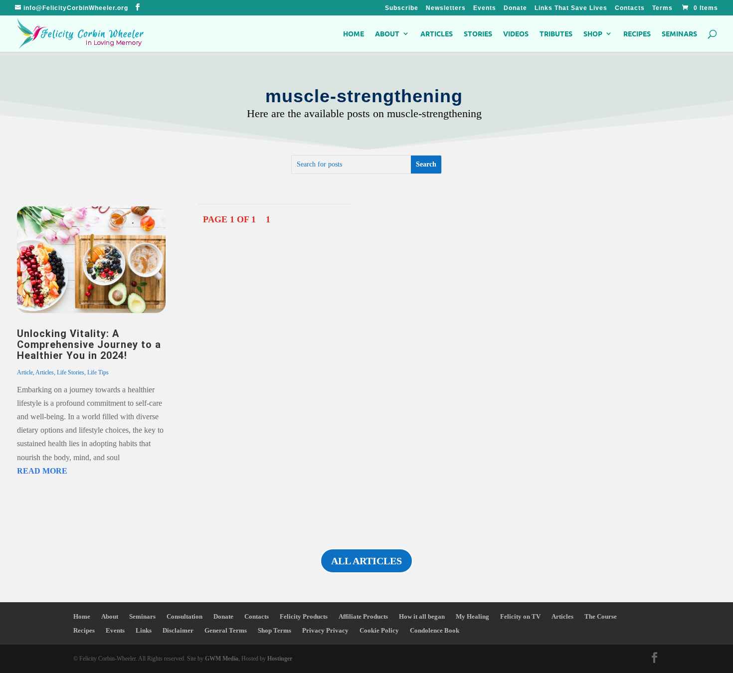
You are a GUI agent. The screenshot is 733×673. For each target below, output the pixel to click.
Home (353, 34)
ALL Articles (366, 560)
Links (144, 630)
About (387, 34)
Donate (515, 8)
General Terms (225, 630)
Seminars (679, 34)
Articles (436, 34)
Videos (516, 34)
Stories (478, 34)
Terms (662, 8)
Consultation (184, 616)
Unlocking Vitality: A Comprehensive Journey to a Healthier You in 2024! (89, 344)
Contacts (630, 8)
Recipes (637, 34)
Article (25, 372)
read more (42, 471)
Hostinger (279, 658)
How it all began (422, 616)
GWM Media (220, 658)
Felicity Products (304, 616)
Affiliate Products (363, 616)
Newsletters (446, 8)
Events (484, 8)
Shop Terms (274, 630)
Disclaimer (178, 630)
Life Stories (70, 372)
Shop (592, 34)
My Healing (472, 616)
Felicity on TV (520, 616)
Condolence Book (434, 630)
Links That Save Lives (571, 8)
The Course (600, 616)
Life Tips (98, 372)
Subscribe (401, 8)
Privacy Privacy (325, 630)
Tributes (556, 34)
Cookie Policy (379, 630)
